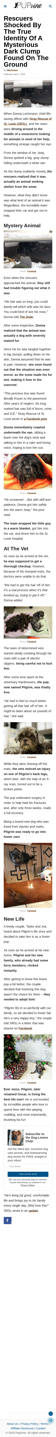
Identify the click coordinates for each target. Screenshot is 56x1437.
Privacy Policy (29, 1423)
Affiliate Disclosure (22, 1428)
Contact (41, 1428)
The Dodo (26, 317)
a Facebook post (35, 419)
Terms (44, 1423)
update (33, 1210)
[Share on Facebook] (8, 1220)
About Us (12, 1423)
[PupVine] (28, 6)
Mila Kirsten (12, 70)
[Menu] (5, 6)
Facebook (31, 271)
